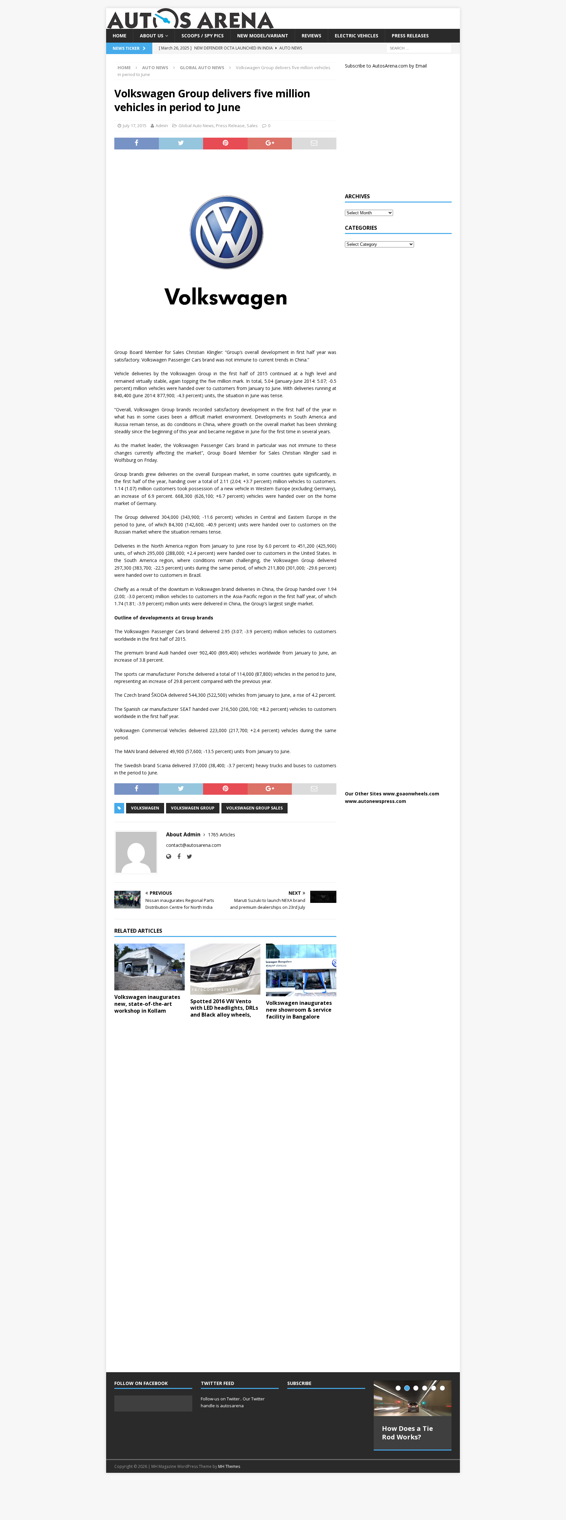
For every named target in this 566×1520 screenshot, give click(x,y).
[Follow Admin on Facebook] (176, 856)
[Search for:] (419, 48)
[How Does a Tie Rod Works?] (413, 1398)
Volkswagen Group (193, 808)
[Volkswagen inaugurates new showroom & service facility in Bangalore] (301, 970)
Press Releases (410, 35)
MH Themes (229, 1466)
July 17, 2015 (134, 125)
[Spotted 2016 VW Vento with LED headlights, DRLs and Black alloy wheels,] (225, 969)
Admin (162, 125)
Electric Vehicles (356, 35)
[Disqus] (225, 1110)
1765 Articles (221, 834)
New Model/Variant (262, 35)
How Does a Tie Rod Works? (407, 1432)
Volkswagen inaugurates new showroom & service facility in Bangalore (299, 1009)
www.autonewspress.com (375, 801)
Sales (252, 125)
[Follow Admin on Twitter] (187, 856)
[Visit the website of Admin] (168, 856)
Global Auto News (196, 125)
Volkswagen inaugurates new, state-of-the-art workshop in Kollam (147, 1003)
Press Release (230, 125)
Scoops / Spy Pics (202, 35)
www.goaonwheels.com (411, 793)
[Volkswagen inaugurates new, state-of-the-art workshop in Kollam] (149, 967)
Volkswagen (145, 808)
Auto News (155, 67)
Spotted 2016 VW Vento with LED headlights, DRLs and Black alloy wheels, (224, 1008)
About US (151, 35)
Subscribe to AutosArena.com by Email (386, 66)
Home (119, 35)
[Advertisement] (394, 134)
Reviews (311, 35)
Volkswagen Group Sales (254, 808)
